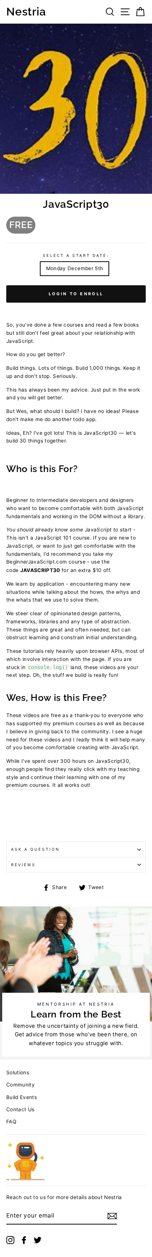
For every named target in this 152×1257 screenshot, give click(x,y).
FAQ (11, 1122)
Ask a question (35, 849)
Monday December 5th (74, 268)
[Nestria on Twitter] (38, 1240)
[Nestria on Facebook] (24, 1240)
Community (20, 1085)
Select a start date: (76, 255)
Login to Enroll (76, 293)
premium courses (27, 785)
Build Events (21, 1097)
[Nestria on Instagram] (10, 1240)
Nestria (26, 11)
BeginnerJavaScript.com (36, 562)
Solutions (17, 1072)
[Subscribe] (112, 1216)
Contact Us (20, 1109)
